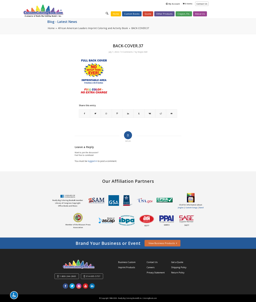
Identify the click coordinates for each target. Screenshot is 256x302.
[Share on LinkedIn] (128, 113)
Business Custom (126, 262)
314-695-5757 (93, 276)
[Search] (107, 13)
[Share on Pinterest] (117, 113)
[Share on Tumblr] (139, 113)
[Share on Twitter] (95, 113)
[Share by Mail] (171, 113)
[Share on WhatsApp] (106, 113)
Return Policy (177, 272)
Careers (151, 267)
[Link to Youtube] (85, 286)
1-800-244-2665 (68, 276)
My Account (174, 3)
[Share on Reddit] (160, 113)
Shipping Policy (178, 267)
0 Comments (127, 51)
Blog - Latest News (62, 21)
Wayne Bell (142, 51)
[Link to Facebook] (65, 286)
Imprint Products (126, 267)
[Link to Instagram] (78, 286)
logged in (92, 161)
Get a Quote (177, 262)
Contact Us (201, 3)
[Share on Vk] (149, 113)
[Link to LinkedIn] (92, 286)
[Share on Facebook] (84, 113)
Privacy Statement (156, 272)
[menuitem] (172, 4)
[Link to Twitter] (72, 286)
